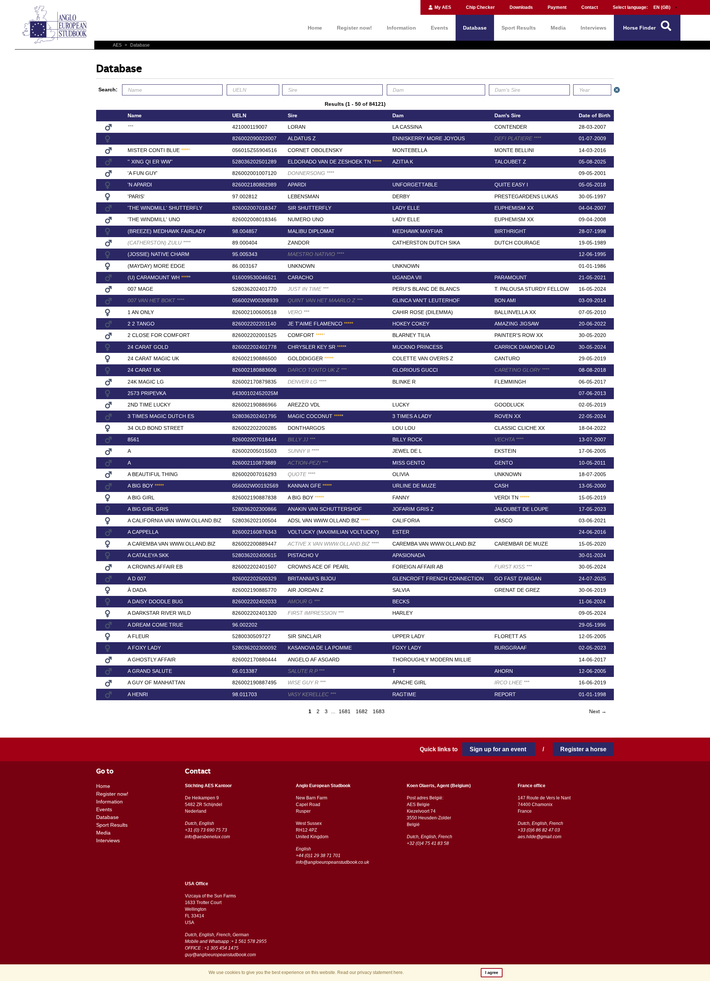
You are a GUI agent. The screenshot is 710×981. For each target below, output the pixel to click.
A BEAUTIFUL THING (153, 474)
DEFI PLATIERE (517, 138)
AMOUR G (304, 601)
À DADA (137, 590)
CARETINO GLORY (521, 370)
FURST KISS (513, 567)
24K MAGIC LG (146, 382)
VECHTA (508, 439)
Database (475, 28)
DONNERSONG (311, 173)
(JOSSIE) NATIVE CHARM (158, 254)
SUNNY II (303, 451)
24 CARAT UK (144, 370)
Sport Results (518, 28)
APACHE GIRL (409, 682)
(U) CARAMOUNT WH (159, 277)
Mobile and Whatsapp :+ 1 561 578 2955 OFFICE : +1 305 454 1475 (226, 945)
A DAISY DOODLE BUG (155, 601)
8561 (133, 439)
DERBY (401, 196)
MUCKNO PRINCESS (417, 347)
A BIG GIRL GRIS (148, 509)
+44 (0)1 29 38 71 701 (318, 855)
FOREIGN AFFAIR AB (417, 567)
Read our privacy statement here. (370, 972)
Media (558, 28)
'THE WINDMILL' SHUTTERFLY (165, 208)
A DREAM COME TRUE (155, 625)
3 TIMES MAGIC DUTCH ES (161, 416)
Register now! (354, 28)
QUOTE (301, 474)
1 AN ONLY (141, 312)
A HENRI (138, 694)
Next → (597, 711)
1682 (362, 711)
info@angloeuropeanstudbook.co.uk (332, 862)
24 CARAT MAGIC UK (153, 358)
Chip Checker (480, 7)
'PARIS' (136, 196)
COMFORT (306, 335)
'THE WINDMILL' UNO (154, 219)
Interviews (593, 28)
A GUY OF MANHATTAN (156, 682)
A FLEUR (138, 636)
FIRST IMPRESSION (316, 613)
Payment (557, 7)
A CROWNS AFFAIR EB (155, 567)
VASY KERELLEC (312, 694)
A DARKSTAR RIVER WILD (159, 613)
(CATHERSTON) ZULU (159, 243)
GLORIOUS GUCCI (415, 370)
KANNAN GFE (310, 486)
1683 (379, 711)
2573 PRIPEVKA (147, 393)
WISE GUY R (306, 682)
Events (439, 28)
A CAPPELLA (143, 532)
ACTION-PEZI (308, 463)
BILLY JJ (301, 439)
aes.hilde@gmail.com (539, 836)
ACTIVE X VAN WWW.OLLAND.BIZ (333, 544)
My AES (442, 7)
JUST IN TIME (308, 289)
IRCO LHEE (511, 682)
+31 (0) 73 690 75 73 (206, 830)
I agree (491, 972)
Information (401, 28)
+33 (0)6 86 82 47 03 (539, 830)
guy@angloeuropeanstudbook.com (220, 954)
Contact (589, 7)
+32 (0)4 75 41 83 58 (428, 843)
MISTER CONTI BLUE (159, 150)
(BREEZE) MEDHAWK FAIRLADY (167, 231)
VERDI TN (511, 497)
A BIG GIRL (141, 497)
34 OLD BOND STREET (156, 428)
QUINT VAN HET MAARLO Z (325, 300)
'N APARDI (140, 185)
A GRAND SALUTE (150, 671)
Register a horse (583, 749)
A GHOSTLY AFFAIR (152, 660)
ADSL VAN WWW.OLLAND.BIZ (329, 520)
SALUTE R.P (306, 671)
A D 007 (137, 578)
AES (118, 45)
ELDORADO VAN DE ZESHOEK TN (335, 162)
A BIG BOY (146, 486)
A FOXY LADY (144, 648)
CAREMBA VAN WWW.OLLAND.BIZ (434, 544)
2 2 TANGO (141, 324)
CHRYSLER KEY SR (317, 347)
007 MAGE (140, 289)
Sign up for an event (499, 749)
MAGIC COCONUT (315, 416)
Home (315, 28)
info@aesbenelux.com (207, 836)
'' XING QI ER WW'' (150, 162)
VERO (298, 312)
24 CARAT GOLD (148, 347)
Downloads (521, 7)
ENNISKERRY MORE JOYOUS (428, 138)
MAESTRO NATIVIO (316, 254)
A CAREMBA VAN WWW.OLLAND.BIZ (172, 544)
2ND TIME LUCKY (149, 405)
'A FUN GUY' (143, 173)
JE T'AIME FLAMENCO (320, 324)
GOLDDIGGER (311, 358)
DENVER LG (307, 382)
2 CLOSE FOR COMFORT (159, 335)
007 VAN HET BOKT (156, 300)
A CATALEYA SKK (148, 555)
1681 (345, 711)
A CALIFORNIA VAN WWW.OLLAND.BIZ (175, 520)
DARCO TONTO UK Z (317, 370)
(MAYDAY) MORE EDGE (156, 266)
